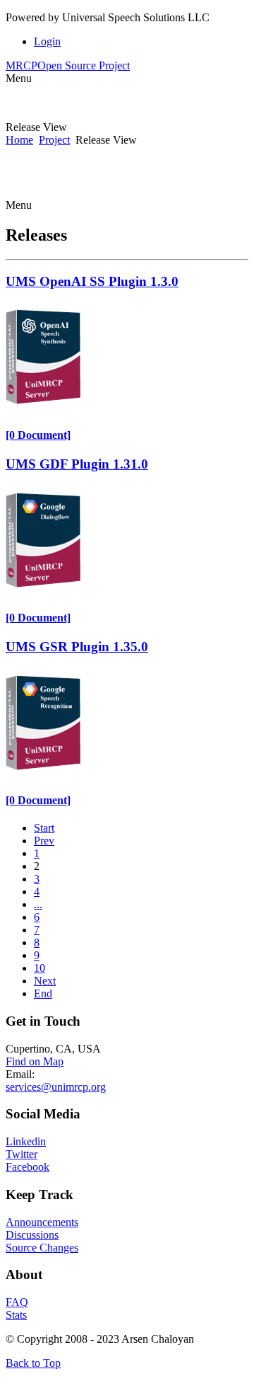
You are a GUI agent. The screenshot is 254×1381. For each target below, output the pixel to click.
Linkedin (26, 1141)
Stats (16, 1315)
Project (54, 140)
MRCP (68, 65)
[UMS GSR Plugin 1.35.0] (43, 773)
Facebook (27, 1167)
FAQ (17, 1302)
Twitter (21, 1154)
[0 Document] (38, 435)
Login (47, 41)
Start (44, 828)
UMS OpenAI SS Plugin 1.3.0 (92, 281)
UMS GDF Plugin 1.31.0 (77, 464)
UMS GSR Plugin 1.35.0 (77, 646)
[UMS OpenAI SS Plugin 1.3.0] (43, 407)
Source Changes (42, 1248)
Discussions (32, 1235)
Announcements (42, 1222)
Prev (44, 841)
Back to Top (33, 1363)
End (43, 993)
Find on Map (35, 1061)
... (38, 904)
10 (39, 968)
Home (19, 140)
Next (45, 981)
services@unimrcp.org (56, 1087)
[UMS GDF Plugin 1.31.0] (43, 590)
